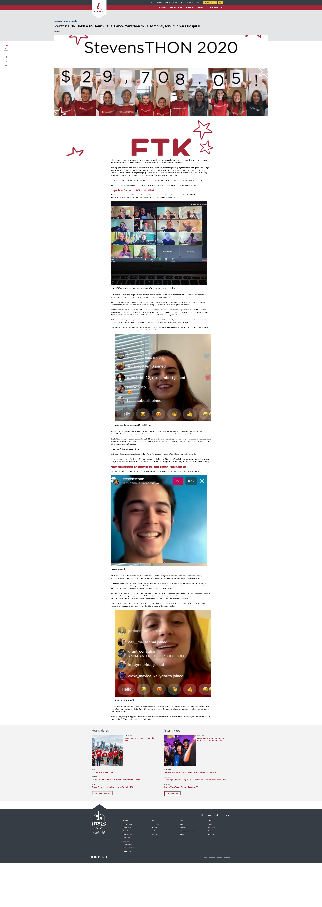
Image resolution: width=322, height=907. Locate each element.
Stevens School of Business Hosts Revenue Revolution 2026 (113, 787)
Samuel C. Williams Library (128, 848)
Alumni (175, 2)
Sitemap (205, 857)
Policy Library (154, 828)
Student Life (190, 8)
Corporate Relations (156, 2)
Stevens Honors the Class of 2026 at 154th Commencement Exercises (116, 780)
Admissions (210, 831)
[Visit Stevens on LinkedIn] (92, 857)
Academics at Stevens (127, 824)
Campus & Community (70, 21)
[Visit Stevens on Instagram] (99, 857)
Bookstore (182, 834)
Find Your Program (127, 828)
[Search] (222, 7)
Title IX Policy (219, 857)
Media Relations (211, 834)
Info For (189, 2)
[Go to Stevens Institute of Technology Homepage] (99, 819)
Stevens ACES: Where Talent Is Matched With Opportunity (140, 739)
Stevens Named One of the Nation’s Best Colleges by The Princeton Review (190, 772)
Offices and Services (156, 824)
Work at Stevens (211, 828)
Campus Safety (183, 828)
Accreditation (154, 831)
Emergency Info (227, 857)
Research (201, 8)
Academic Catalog (127, 851)
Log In (197, 2)
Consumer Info (154, 834)
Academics (162, 8)
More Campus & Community (102, 793)
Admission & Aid (214, 8)
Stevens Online (126, 841)
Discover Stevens (176, 8)
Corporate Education (127, 844)
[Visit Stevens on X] (103, 857)
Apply (220, 2)
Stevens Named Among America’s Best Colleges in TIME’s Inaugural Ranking (210, 739)
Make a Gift (218, 815)
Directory (210, 824)
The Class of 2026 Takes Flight (102, 772)
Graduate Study (126, 838)
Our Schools (125, 831)
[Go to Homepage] (99, 9)
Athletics (167, 2)
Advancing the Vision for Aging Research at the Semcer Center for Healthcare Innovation (195, 780)
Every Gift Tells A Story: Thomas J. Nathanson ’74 (181, 787)
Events (181, 824)
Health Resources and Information (187, 831)
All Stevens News (173, 793)
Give (182, 2)
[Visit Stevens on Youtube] (95, 857)
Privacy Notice (212, 857)
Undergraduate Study (127, 834)
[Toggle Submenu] (192, 2)
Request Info (208, 2)
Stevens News (58, 21)
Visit (215, 2)
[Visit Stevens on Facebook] (106, 857)
